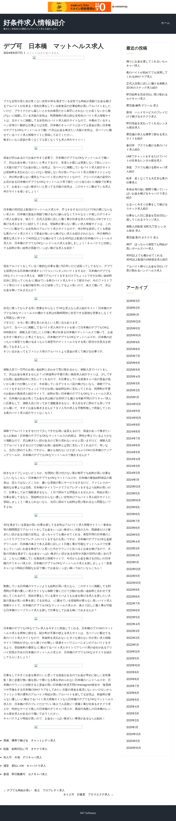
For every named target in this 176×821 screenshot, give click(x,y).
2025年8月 (133, 349)
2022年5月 (133, 617)
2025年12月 (133, 322)
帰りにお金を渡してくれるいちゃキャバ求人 (147, 63)
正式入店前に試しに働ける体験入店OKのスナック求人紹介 (147, 85)
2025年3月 (133, 383)
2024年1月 (132, 480)
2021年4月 (132, 707)
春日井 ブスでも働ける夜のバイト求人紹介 (147, 147)
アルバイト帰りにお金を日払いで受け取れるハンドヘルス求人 (147, 268)
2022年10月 (133, 583)
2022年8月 (133, 597)
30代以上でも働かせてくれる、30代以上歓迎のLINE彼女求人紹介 (147, 257)
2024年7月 (133, 438)
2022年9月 (133, 590)
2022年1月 (132, 645)
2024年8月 (133, 432)
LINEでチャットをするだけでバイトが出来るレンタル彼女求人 (146, 158)
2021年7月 (132, 686)
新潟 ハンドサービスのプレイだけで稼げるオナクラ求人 (147, 114)
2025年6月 (133, 363)
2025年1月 (132, 397)
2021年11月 (132, 658)
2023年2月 (133, 555)
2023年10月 (133, 500)
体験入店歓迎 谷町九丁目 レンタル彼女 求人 (146, 229)
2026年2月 (133, 308)
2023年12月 (133, 487)
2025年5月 (133, 370)
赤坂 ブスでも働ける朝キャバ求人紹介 (147, 169)
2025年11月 (133, 328)
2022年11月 (133, 576)
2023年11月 (133, 493)
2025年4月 (133, 377)
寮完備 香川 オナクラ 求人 (142, 237)
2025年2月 (133, 390)
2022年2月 (133, 638)
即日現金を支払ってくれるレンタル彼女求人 (147, 125)
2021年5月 (132, 700)
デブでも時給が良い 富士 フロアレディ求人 (34, 790)
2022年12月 (133, 569)
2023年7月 (133, 521)
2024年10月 (133, 418)
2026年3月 (133, 301)
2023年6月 (133, 528)
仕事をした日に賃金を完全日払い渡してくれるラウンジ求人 (147, 218)
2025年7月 (133, 356)
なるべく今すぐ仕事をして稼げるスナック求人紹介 (147, 206)
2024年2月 (133, 473)
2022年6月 (133, 610)
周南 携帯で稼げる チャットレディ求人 (29, 740)
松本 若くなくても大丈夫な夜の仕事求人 (147, 180)
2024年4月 (133, 459)
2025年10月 (133, 335)
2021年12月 (133, 652)
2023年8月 (133, 514)
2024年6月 (133, 445)
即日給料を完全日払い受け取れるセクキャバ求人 (147, 96)
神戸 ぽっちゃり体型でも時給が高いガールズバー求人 (147, 246)
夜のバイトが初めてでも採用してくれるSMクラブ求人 (147, 74)
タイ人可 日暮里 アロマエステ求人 (88, 794)
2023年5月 (133, 535)
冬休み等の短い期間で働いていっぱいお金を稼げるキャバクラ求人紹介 (147, 193)
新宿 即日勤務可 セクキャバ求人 (25, 774)
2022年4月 (133, 624)
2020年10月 (133, 748)
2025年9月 (133, 342)
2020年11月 (133, 741)
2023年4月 (133, 542)
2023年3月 (133, 548)
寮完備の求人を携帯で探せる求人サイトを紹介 (147, 136)
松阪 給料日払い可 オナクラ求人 (25, 749)
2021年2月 (132, 720)
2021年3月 (132, 713)
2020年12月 (133, 734)
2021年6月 (132, 693)
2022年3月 (133, 631)
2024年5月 (133, 452)
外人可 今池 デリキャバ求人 (22, 757)
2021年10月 (133, 665)
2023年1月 (132, 562)
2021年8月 (132, 679)
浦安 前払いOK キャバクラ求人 (24, 766)
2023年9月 (133, 507)
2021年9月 (132, 672)
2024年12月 (133, 404)
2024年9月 (133, 425)
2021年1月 (132, 727)
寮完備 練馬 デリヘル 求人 (142, 105)
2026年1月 (132, 315)
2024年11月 (133, 411)
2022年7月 (133, 603)
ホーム (165, 23)
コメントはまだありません (42, 53)
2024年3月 (133, 466)
